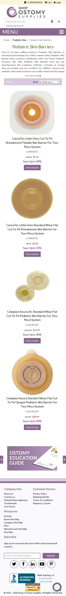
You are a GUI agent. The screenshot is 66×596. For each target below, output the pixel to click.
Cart (49, 2)
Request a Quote (41, 503)
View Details (32, 167)
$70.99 (36, 330)
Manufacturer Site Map (15, 529)
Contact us (9, 496)
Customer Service (44, 489)
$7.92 (36, 157)
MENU (10, 32)
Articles (8, 516)
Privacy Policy (40, 493)
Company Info (13, 489)
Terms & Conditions (43, 500)
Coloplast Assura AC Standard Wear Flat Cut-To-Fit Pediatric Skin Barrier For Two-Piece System (32, 316)
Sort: (35, 82)
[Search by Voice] (52, 21)
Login (58, 2)
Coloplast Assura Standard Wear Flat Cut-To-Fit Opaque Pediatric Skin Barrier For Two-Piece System (32, 402)
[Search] (59, 21)
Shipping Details (41, 496)
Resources (10, 511)
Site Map (8, 532)
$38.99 (36, 416)
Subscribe (10, 537)
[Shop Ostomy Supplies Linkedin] (33, 564)
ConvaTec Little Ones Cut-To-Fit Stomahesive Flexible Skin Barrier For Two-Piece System (32, 142)
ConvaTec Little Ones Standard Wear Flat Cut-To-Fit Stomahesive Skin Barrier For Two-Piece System (32, 229)
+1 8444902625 (35, 2)
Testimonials (10, 503)
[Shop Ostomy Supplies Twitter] (14, 564)
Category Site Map (13, 522)
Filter (9, 81)
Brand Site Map (11, 519)
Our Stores (9, 506)
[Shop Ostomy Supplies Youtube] (42, 564)
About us (8, 493)
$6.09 (35, 243)
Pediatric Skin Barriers (33, 46)
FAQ (6, 525)
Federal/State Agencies (16, 500)
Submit (51, 555)
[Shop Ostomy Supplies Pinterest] (51, 564)
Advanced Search (15, 25)
